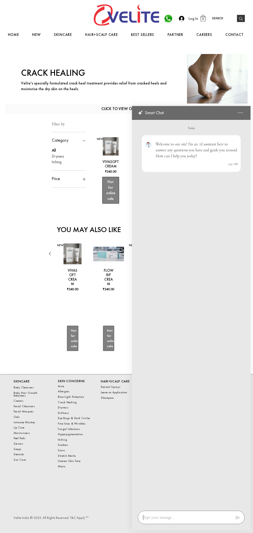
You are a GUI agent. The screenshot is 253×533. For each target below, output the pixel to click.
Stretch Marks (67, 456)
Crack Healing (67, 402)
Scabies (63, 445)
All (54, 151)
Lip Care (19, 427)
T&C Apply (77, 517)
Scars (62, 450)
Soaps (17, 449)
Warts (62, 466)
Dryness (58, 157)
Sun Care (20, 460)
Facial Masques (24, 411)
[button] (203, 18)
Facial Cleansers (24, 406)
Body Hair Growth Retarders (26, 394)
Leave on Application (114, 392)
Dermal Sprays (111, 387)
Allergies (63, 391)
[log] (191, 314)
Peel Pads (19, 438)
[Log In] (180, 18)
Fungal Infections (69, 429)
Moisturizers (22, 433)
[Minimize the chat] (240, 113)
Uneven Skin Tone (69, 461)
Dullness (63, 413)
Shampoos (107, 398)
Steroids (19, 454)
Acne (61, 386)
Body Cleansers (24, 387)
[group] (126, 302)
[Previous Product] (50, 254)
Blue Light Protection (71, 397)
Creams (19, 401)
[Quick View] (108, 253)
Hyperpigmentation (70, 434)
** (86, 517)
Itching (57, 162)
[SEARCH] (241, 18)
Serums (18, 444)
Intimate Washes (24, 422)
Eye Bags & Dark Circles (74, 418)
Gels (17, 417)
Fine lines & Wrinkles (72, 424)
